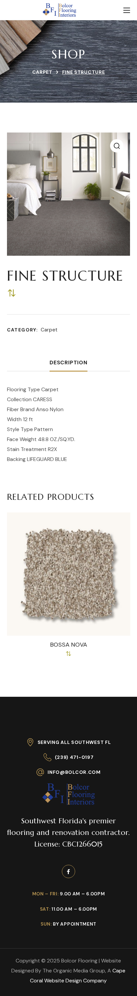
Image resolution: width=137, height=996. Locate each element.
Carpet (42, 72)
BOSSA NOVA (68, 645)
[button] (116, 145)
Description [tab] (68, 362)
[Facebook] (68, 871)
